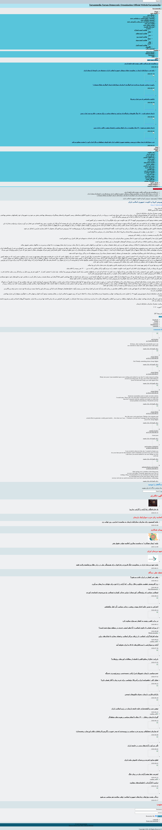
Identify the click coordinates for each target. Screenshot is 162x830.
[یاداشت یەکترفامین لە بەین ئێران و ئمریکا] (149, 95)
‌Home (156, 11)
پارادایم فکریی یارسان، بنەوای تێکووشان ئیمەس (141, 694)
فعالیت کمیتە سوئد (141, 40)
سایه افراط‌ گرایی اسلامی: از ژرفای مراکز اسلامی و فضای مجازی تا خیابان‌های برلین (128, 636)
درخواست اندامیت (152, 186)
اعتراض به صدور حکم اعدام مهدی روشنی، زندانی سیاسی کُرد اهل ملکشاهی (131, 607)
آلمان (149, 43)
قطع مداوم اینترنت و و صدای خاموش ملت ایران (141, 760)
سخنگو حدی (150, 15)
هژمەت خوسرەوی (149, 162)
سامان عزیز (150, 160)
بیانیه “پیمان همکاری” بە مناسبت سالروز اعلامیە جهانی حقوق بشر (135, 543)
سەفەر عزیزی (150, 164)
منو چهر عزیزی (150, 155)
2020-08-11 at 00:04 (152, 468)
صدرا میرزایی (150, 174)
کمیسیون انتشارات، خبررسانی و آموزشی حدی (140, 21)
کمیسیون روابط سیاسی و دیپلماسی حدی (142, 18)
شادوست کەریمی (149, 171)
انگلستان (148, 47)
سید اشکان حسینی (148, 157)
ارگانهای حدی (154, 13)
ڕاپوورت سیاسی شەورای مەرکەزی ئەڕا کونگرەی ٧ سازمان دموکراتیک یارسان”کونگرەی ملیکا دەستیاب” (123, 85)
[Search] (161, 1)
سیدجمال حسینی (149, 181)
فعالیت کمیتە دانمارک (140, 30)
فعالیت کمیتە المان (141, 45)
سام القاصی (150, 169)
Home (160, 198)
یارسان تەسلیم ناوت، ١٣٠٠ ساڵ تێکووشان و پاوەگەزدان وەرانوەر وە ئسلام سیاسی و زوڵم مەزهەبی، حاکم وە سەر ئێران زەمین (117, 113)
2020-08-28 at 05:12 (152, 358)
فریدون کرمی (150, 154)
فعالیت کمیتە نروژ (141, 37)
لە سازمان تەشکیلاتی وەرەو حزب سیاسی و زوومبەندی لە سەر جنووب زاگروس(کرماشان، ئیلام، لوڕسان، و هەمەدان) (117, 731)
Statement (151, 55)
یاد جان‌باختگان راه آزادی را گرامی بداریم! (143, 509)
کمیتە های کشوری (149, 27)
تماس (156, 58)
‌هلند (149, 42)
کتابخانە (156, 149)
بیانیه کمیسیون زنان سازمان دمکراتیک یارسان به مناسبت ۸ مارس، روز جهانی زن (130, 522)
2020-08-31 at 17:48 (152, 341)
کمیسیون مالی (150, 48)
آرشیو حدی (154, 198)
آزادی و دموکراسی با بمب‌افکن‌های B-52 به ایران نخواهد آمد (137, 645)
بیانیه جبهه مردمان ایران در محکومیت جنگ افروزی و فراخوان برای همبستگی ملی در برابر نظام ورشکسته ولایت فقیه (117, 565)
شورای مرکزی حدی (148, 16)
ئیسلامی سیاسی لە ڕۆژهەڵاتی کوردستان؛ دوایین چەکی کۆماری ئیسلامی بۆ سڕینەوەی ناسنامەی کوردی (122, 592)
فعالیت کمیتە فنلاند (141, 33)
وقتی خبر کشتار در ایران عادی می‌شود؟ (144, 577)
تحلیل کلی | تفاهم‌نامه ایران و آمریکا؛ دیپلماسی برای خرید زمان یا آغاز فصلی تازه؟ (129, 680)
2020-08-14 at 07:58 (152, 432)
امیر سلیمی (151, 152)
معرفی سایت (154, 182)
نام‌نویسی (155, 819)
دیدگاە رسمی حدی (152, 60)
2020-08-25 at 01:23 (152, 413)
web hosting (154, 339)
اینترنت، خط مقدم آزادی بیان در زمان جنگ (143, 774)
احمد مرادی (151, 159)
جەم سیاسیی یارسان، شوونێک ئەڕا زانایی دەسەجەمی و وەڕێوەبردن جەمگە (131, 673)
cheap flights (154, 356)
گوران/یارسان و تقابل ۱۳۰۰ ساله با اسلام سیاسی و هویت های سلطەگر (133, 717)
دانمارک (148, 28)
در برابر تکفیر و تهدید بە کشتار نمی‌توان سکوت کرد (140, 621)
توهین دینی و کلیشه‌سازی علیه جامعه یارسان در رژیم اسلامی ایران (134, 709)
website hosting (153, 431)
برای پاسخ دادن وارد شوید (150, 348)
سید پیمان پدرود (149, 167)
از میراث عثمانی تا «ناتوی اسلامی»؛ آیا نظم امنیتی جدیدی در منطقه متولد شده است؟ (128, 628)
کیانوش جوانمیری (149, 172)
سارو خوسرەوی (149, 177)
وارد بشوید (145, 488)
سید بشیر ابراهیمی (148, 166)
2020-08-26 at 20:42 (152, 393)
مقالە (156, 150)
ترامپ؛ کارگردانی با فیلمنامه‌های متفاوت (144, 783)
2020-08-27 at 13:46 (152, 374)
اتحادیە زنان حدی (149, 23)
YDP (153, 56)
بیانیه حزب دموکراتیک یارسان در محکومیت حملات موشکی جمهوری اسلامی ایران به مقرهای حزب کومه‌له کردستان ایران (119, 70)
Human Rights (150, 53)
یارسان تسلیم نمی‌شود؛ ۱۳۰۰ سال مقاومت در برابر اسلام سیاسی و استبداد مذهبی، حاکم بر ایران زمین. (123, 128)
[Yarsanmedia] (157, 8)
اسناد (156, 147)
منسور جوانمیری (149, 176)
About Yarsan (150, 52)
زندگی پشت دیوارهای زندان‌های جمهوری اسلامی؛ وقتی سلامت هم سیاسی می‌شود (129, 797)
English (156, 50)
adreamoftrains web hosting (150, 467)
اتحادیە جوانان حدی (148, 25)
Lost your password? (152, 821)
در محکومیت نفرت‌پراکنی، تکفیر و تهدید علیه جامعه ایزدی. (141, 63)
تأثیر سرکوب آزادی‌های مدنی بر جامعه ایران (143, 746)
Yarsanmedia (83, 824)
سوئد (149, 38)
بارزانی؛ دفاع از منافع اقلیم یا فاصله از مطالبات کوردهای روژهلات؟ (134, 659)
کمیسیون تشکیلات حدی (147, 20)
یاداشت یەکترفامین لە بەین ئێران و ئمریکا (142, 99)
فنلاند (149, 32)
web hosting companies (151, 446)
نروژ (149, 35)
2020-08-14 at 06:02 (152, 448)
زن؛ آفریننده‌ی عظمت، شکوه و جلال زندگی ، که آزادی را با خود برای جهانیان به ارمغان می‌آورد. (125, 584)
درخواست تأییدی (153, 184)
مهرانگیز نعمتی (150, 179)
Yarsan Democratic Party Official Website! (81, 825)
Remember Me (150, 816)
